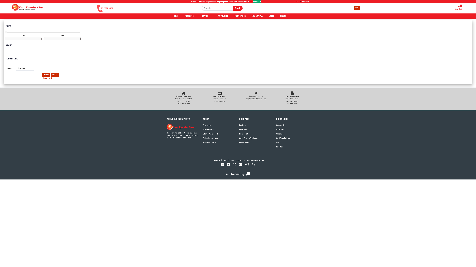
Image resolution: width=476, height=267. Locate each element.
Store (225, 160)
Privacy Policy (244, 143)
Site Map (279, 147)
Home (176, 16)
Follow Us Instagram (210, 138)
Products (189, 16)
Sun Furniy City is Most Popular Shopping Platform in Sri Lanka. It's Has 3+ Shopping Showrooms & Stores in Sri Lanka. (182, 135)
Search (237, 8)
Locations (280, 130)
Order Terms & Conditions (248, 138)
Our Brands (280, 134)
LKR (297, 1)
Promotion (207, 125)
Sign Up (283, 16)
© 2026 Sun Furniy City (255, 160)
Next (54, 75)
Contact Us (280, 125)
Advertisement (208, 130)
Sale (232, 160)
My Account (305, 1)
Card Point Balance (283, 138)
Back (47, 75)
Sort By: (10, 68)
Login (271, 16)
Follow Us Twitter (209, 143)
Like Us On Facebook (210, 134)
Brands (205, 16)
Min (23, 36)
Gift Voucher (222, 16)
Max (62, 36)
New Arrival (257, 16)
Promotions (240, 16)
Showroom (257, 2)
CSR (356, 8)
